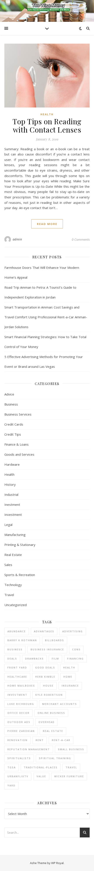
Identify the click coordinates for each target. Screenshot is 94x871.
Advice (9, 394)
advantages (44, 631)
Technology (13, 585)
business (15, 649)
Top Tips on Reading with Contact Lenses (47, 125)
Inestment (12, 504)
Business (11, 404)
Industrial (11, 494)
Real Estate (13, 554)
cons (76, 649)
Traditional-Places (40, 767)
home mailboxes (21, 685)
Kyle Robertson (49, 694)
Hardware (12, 464)
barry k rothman (22, 640)
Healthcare (17, 676)
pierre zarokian (21, 731)
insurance (70, 685)
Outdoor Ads (18, 722)
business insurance (47, 649)
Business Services (17, 414)
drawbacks (34, 658)
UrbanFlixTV (17, 776)
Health (47, 114)
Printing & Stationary (19, 544)
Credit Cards (13, 424)
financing (75, 658)
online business (51, 712)
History (10, 484)
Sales (8, 564)
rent (40, 740)
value (41, 776)
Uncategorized (15, 605)
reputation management (28, 749)
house (48, 685)
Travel (9, 595)
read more (47, 224)
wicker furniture (69, 776)
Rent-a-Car (61, 740)
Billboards (54, 640)
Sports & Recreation (19, 575)
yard (11, 785)
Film (55, 658)
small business (71, 749)
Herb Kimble (45, 676)
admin (17, 239)
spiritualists (19, 758)
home (67, 676)
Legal (8, 524)
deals (12, 658)
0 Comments (81, 239)
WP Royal (57, 863)
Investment (13, 514)
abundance (16, 631)
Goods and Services (19, 454)
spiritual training (55, 758)
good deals (45, 667)
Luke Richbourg (20, 704)
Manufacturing (15, 534)
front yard (17, 667)
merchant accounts (59, 704)
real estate (53, 731)
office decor (18, 712)
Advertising (72, 631)
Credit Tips (12, 434)
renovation (17, 740)
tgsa (11, 767)
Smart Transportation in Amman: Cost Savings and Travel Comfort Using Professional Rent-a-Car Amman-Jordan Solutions (45, 317)
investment (17, 694)
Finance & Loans (16, 444)
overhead (46, 722)
